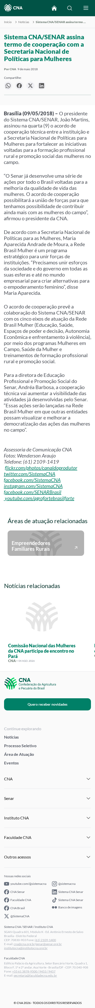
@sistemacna (66, 884)
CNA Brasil (17, 908)
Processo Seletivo (20, 745)
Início (8, 22)
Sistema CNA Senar (70, 892)
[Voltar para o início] (54, 8)
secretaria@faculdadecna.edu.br (35, 975)
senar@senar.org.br (49, 944)
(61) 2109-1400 (45, 940)
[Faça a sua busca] (70, 8)
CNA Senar (17, 892)
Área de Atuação (19, 754)
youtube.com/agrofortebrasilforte (39, 498)
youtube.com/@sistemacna (28, 884)
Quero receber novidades (47, 704)
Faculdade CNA (20, 900)
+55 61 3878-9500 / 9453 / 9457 (33, 971)
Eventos (11, 762)
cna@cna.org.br (24, 944)
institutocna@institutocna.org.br (26, 948)
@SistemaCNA (19, 916)
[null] (8, 86)
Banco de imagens (70, 907)
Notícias (23, 22)
